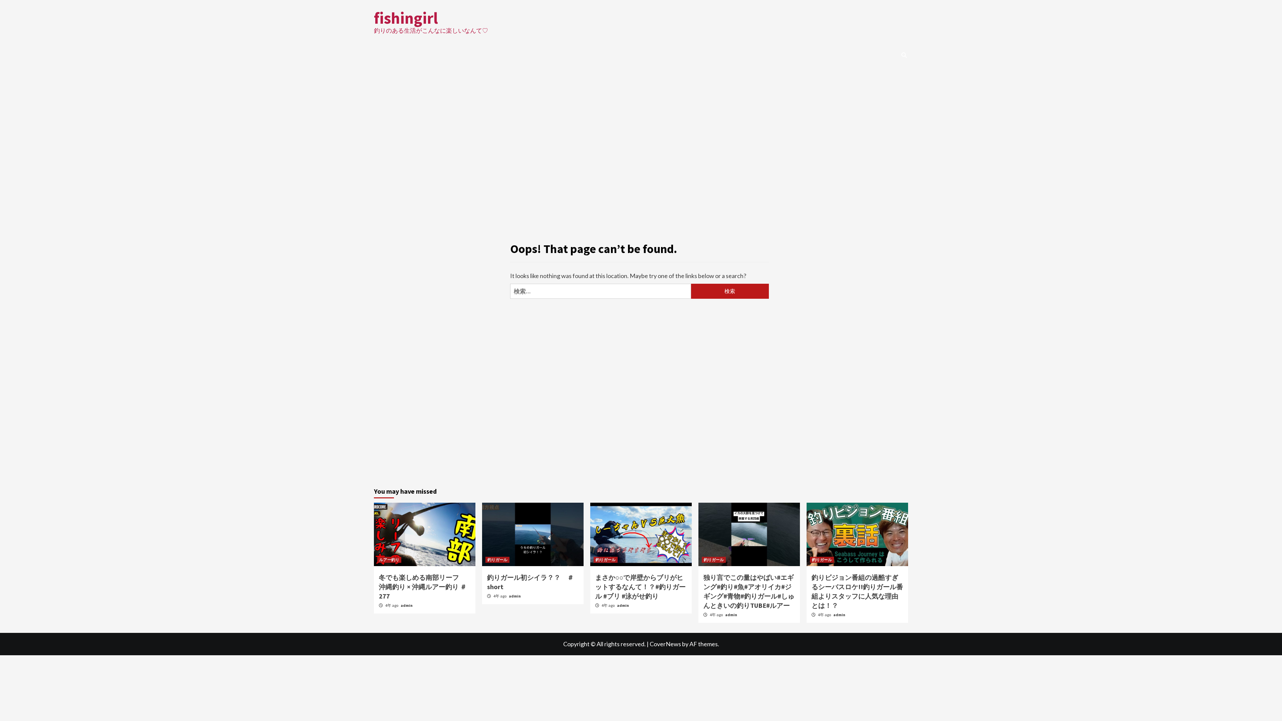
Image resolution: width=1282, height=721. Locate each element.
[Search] (904, 55)
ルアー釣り (389, 559)
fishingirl (406, 18)
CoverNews (665, 644)
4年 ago (392, 605)
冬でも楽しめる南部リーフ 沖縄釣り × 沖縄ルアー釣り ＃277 (423, 586)
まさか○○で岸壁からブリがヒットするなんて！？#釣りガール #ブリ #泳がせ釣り (640, 586)
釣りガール (497, 559)
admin (407, 605)
